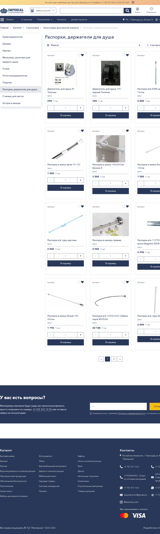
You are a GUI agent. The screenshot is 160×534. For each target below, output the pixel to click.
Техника (43, 491)
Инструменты (45, 456)
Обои (41, 461)
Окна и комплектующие (89, 461)
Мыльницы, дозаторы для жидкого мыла (16, 59)
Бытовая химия (7, 456)
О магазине (26, 19)
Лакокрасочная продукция (13, 476)
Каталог (10, 19)
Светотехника (6, 486)
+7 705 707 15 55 (42, 409)
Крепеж (4, 461)
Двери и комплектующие (51, 471)
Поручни (7, 82)
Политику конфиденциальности (131, 413)
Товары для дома (86, 491)
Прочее (3, 466)
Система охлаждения (49, 486)
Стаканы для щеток (13, 96)
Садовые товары (47, 481)
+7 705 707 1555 (108, 2)
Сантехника (32, 27)
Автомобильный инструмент (52, 466)
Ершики (6, 43)
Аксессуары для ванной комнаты (61, 27)
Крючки (6, 50)
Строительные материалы (90, 486)
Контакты (61, 19)
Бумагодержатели (12, 37)
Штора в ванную (11, 103)
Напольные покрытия (88, 476)
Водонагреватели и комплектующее (17, 471)
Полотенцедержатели (14, 75)
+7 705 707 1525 (122, 2)
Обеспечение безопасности (13, 481)
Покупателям (43, 19)
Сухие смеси (6, 491)
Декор (81, 471)
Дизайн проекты (79, 19)
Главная (4, 27)
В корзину (65, 115)
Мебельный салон (47, 476)
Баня (80, 466)
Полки (5, 68)
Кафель (81, 456)
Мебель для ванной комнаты (14, 496)
